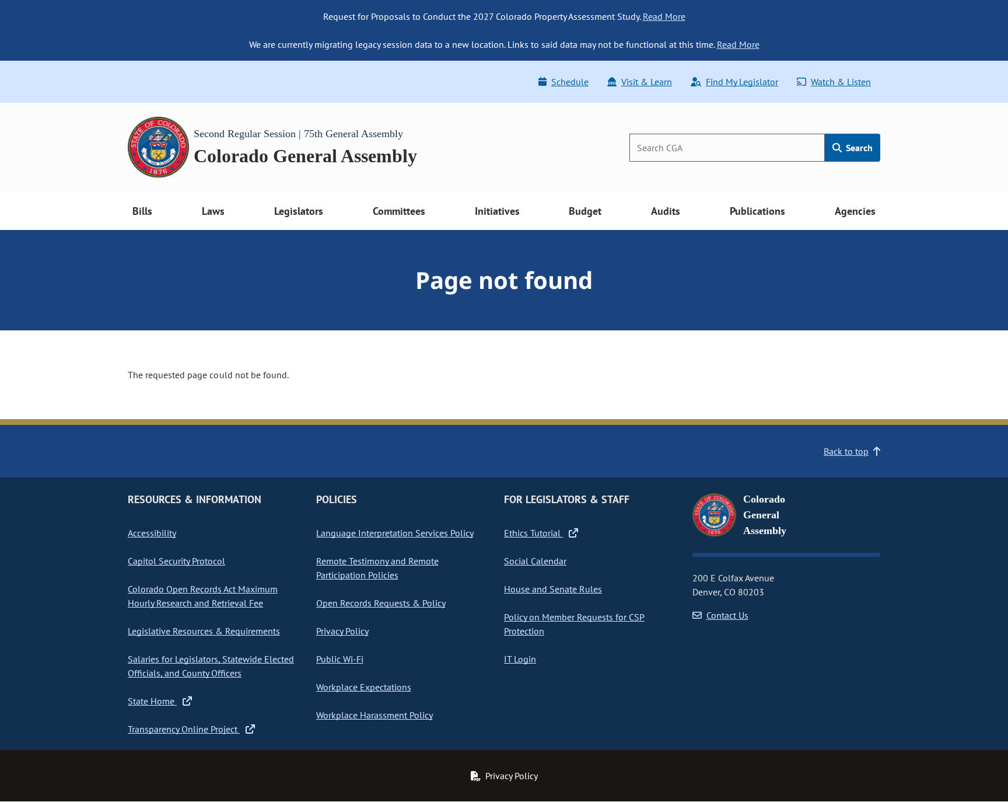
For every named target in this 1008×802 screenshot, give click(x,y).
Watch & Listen (841, 82)
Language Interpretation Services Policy (395, 533)
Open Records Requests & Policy (381, 603)
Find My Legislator (742, 82)
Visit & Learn (646, 82)
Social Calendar (535, 561)
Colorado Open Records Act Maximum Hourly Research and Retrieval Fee (203, 596)
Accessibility (152, 533)
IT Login (520, 659)
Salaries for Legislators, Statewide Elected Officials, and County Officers (211, 666)
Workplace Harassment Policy (374, 715)
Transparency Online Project (184, 729)
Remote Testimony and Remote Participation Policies (377, 568)
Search (858, 148)
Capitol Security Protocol (176, 561)
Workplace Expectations (363, 687)
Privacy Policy (342, 631)
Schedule (570, 82)
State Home (152, 701)
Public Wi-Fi (339, 659)
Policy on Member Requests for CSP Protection (574, 624)
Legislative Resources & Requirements (204, 631)
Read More (664, 16)
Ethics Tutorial (533, 533)
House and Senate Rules (553, 589)
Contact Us (727, 615)
